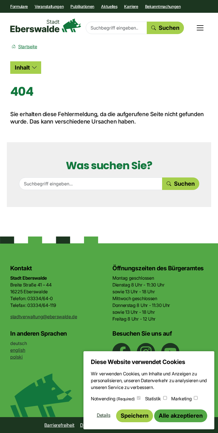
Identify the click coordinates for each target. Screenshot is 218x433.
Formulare (19, 6)
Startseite (27, 46)
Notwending (113, 398)
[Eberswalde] (45, 25)
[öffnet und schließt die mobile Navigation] (200, 28)
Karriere (131, 6)
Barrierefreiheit (59, 425)
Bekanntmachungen (163, 6)
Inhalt (22, 67)
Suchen (169, 27)
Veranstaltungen (49, 6)
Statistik (153, 398)
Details (103, 415)
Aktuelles (109, 6)
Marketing (181, 398)
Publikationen (82, 6)
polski (16, 357)
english (17, 350)
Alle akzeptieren (181, 415)
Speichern (134, 415)
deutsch (18, 343)
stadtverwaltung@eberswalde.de (43, 316)
